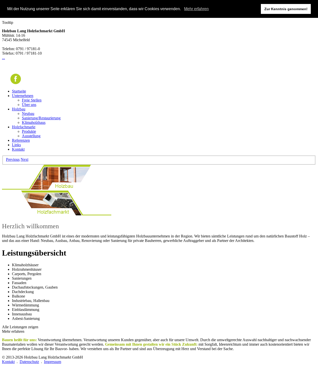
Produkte (29, 131)
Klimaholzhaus (33, 122)
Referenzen (21, 140)
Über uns (29, 104)
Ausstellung (31, 136)
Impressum (52, 362)
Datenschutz (29, 362)
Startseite (19, 91)
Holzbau (18, 109)
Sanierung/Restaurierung (41, 118)
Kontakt (18, 149)
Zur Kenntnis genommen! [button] (286, 9)
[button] (182, 9)
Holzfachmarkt (23, 127)
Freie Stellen (31, 100)
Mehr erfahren (196, 9)
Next (24, 159)
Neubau (28, 113)
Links (16, 145)
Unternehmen (22, 96)
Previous (13, 159)
